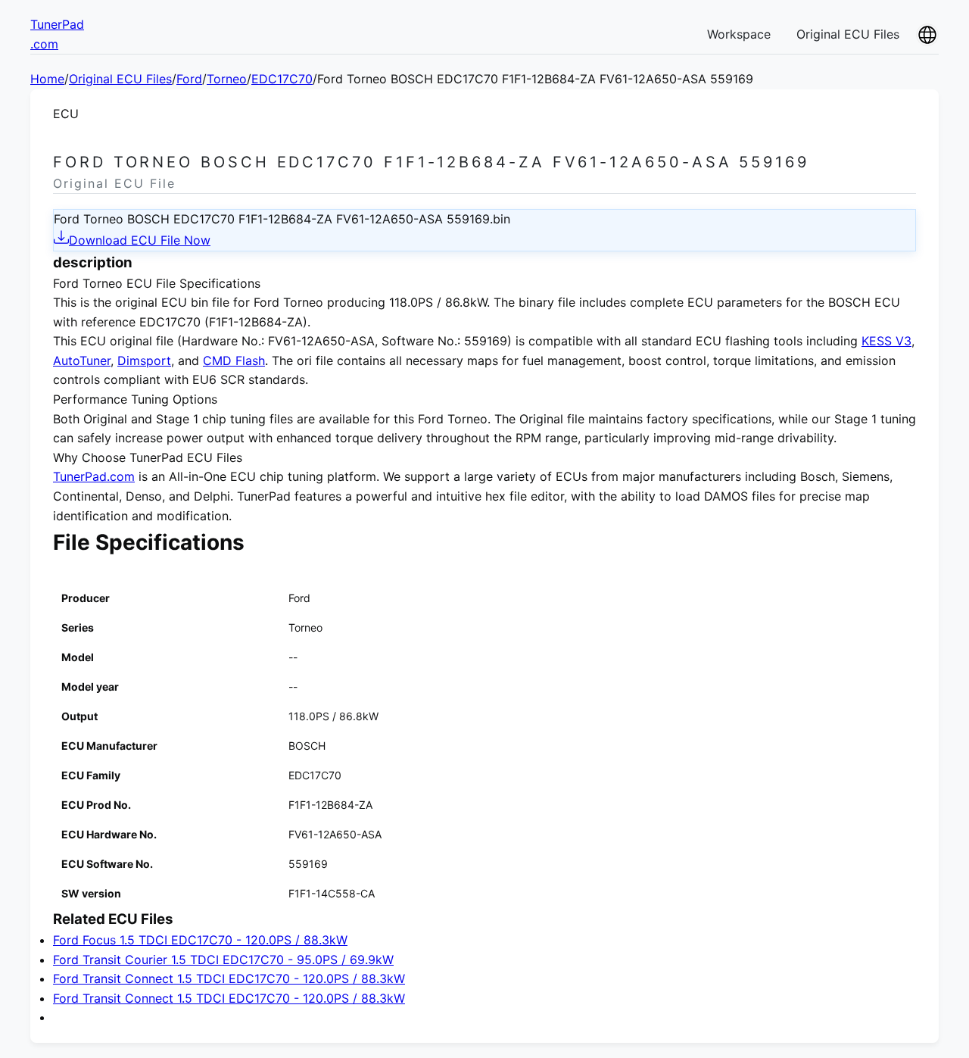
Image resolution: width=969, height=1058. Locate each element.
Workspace (739, 34)
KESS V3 (886, 340)
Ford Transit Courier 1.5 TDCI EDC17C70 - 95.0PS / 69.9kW (223, 959)
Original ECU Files (847, 34)
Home (47, 78)
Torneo (227, 78)
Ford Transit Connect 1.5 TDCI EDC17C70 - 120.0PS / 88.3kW (229, 978)
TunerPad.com (94, 476)
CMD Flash (234, 360)
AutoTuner (82, 360)
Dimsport (144, 360)
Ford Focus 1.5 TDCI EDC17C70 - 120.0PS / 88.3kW (200, 939)
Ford (189, 78)
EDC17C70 (282, 78)
